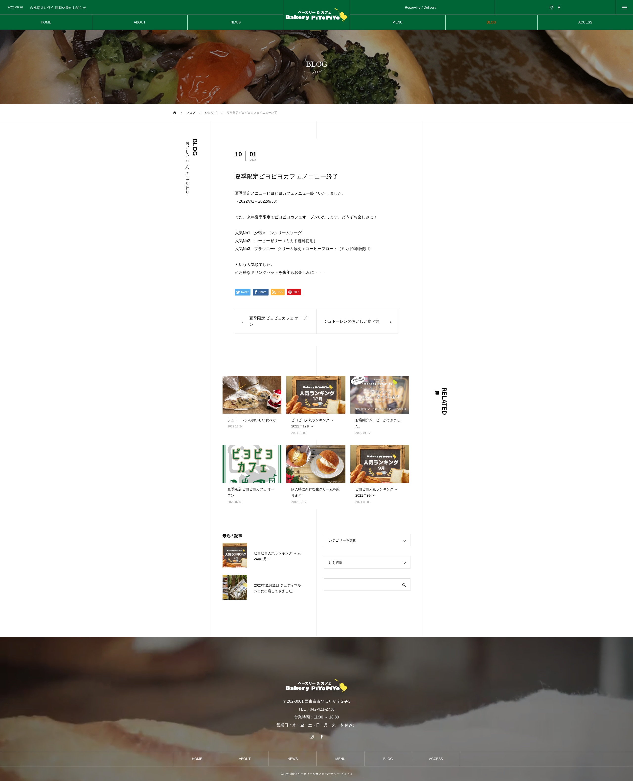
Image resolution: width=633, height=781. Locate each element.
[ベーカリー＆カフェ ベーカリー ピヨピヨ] (316, 15)
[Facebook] (559, 7)
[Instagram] (551, 7)
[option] (143, 8)
